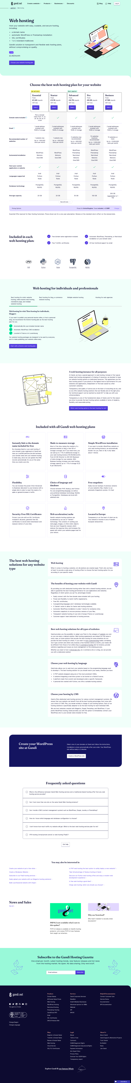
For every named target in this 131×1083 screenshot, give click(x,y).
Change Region (13, 1022)
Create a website (33, 3)
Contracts (73, 1040)
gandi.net (13, 8)
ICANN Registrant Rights (77, 1043)
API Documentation (106, 1004)
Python (43, 267)
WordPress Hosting (53, 1004)
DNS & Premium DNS (53, 1020)
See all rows (64, 202)
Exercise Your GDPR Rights (78, 1056)
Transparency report (76, 1059)
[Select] (40, 102)
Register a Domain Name (54, 1035)
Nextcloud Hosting (53, 1007)
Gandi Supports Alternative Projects (111, 1037)
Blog (100, 3)
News (101, 1046)
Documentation (104, 1002)
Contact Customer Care (107, 996)
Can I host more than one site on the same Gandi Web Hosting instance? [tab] (53, 802)
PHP (28, 267)
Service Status (104, 999)
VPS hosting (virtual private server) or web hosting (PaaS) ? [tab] (49, 835)
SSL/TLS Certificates (53, 1048)
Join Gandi (103, 1048)
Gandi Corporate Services (78, 996)
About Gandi (104, 1035)
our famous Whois (66, 1068)
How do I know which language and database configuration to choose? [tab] (53, 818)
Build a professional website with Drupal (22, 883)
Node (58, 267)
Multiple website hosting (75, 297)
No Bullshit (103, 1043)
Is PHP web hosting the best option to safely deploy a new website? (92, 868)
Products (47, 3)
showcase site (75, 650)
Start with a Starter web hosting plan (23, 346)
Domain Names (51, 996)
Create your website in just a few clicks (22, 868)
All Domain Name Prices (54, 999)
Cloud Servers (51, 1046)
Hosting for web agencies (104, 297)
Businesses (59, 3)
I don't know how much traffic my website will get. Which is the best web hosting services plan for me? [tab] (63, 826)
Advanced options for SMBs (78, 1004)
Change (116, 208)
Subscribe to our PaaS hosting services (22, 875)
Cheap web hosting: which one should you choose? (86, 885)
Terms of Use (74, 1037)
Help (109, 3)
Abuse (72, 1035)
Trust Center (104, 1040)
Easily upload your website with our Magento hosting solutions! (30, 879)
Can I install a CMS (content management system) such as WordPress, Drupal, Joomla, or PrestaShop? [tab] (63, 810)
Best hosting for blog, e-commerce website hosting (50, 298)
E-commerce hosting (86, 645)
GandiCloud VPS (52, 1012)
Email (48, 1015)
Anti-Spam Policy (75, 1051)
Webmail (72, 1007)
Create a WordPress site (76, 756)
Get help (65, 844)
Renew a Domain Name (54, 1040)
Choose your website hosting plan (22, 62)
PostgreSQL (72, 267)
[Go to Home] (16, 3)
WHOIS (72, 1012)
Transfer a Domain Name (54, 1037)
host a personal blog (92, 640)
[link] (10, 1004)
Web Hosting (51, 1002)
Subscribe (80, 972)
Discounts (70, 3)
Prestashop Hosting (53, 1010)
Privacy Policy (74, 1054)
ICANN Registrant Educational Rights (81, 1046)
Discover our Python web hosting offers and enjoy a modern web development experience (91, 877)
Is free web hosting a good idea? (80, 881)
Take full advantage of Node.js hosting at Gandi (85, 872)
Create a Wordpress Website (18, 872)
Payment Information (76, 1048)
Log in (117, 3)
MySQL (87, 267)
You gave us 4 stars (15, 1007)
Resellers (73, 999)
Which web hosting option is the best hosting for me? (88, 408)
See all (11, 906)
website (102, 634)
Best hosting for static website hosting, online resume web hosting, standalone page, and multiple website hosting (23, 301)
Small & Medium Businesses (78, 1002)
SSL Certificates (52, 1018)
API (71, 1010)
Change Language (14, 1025)
